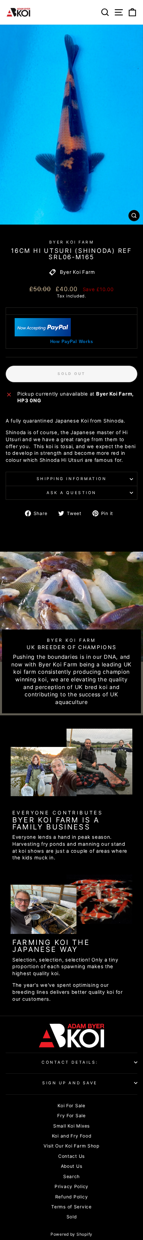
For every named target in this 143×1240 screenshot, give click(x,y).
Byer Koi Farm (71, 242)
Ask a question (71, 492)
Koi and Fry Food (71, 1136)
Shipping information (72, 478)
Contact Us (71, 1156)
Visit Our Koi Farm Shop (71, 1146)
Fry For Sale (71, 1115)
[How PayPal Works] (43, 335)
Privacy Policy (71, 1186)
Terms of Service (71, 1206)
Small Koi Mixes (71, 1126)
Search (71, 1176)
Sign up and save (69, 1083)
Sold (72, 1216)
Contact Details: (70, 1062)
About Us (71, 1166)
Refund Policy (71, 1196)
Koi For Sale (71, 1105)
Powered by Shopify (71, 1234)
